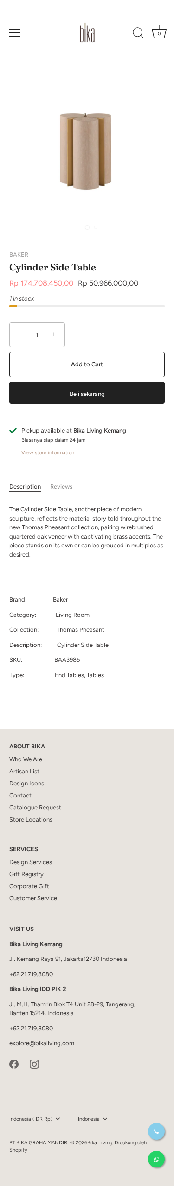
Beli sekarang (87, 393)
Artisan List (24, 771)
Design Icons (26, 783)
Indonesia (89, 1119)
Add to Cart (87, 364)
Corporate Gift (29, 886)
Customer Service (33, 898)
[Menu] (15, 33)
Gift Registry (26, 874)
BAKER (18, 254)
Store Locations (30, 819)
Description (25, 486)
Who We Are (25, 759)
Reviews (61, 486)
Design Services (30, 862)
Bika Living (99, 1143)
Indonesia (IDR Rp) (30, 1119)
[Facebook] (14, 1063)
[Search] (138, 34)
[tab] (29, 486)
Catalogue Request (35, 807)
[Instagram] (34, 1063)
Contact (20, 795)
